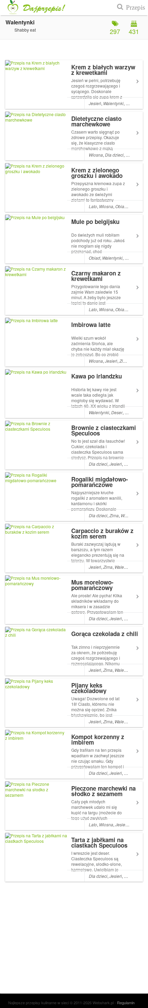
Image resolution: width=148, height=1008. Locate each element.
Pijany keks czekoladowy (88, 688)
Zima (124, 361)
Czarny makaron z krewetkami (96, 276)
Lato (93, 206)
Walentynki (113, 103)
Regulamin (126, 1002)
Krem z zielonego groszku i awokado (97, 173)
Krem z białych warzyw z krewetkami (103, 70)
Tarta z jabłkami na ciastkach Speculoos (99, 842)
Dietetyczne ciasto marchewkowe (96, 121)
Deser (117, 412)
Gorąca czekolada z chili (104, 634)
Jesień (95, 103)
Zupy (130, 103)
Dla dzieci (114, 155)
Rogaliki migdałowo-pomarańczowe (99, 482)
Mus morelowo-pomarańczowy (92, 585)
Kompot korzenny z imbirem (97, 739)
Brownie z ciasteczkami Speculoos (103, 430)
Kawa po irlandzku (96, 376)
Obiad (121, 206)
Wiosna (96, 155)
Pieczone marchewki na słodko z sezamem (103, 791)
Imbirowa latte (90, 324)
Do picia (132, 412)
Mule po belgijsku (95, 221)
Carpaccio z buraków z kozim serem (102, 533)
